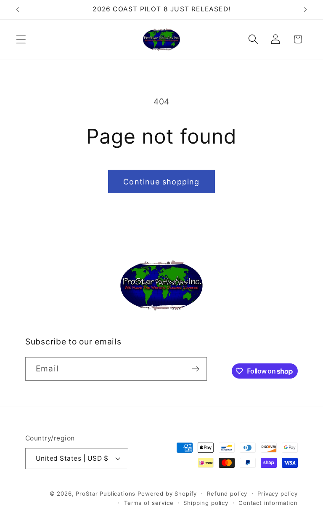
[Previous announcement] (17, 9)
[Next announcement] (305, 9)
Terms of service (148, 502)
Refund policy (227, 493)
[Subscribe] (195, 369)
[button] (21, 39)
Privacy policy (277, 493)
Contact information (268, 502)
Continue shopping (161, 181)
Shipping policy (205, 502)
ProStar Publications (105, 493)
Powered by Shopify (167, 493)
